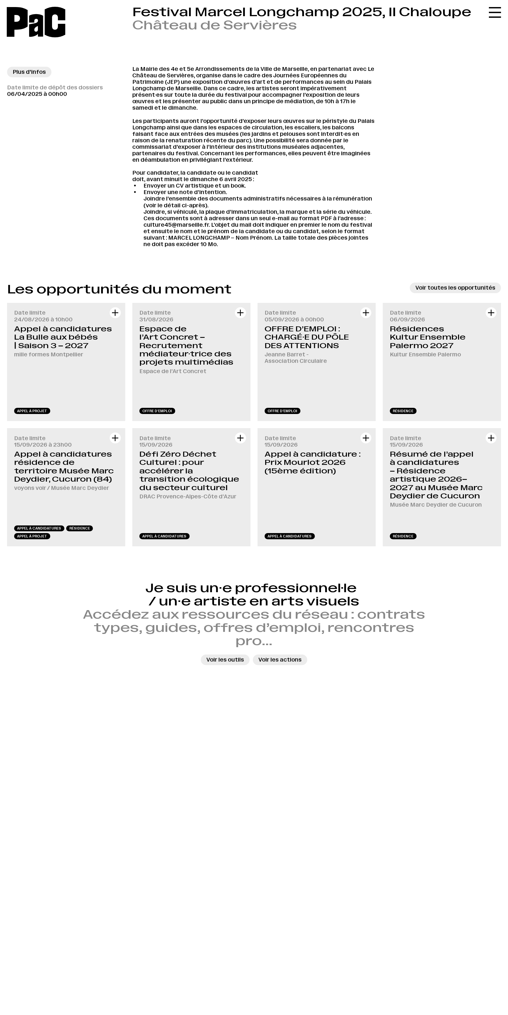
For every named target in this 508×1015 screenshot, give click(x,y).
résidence (403, 411)
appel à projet (32, 411)
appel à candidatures (39, 528)
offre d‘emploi (157, 411)
